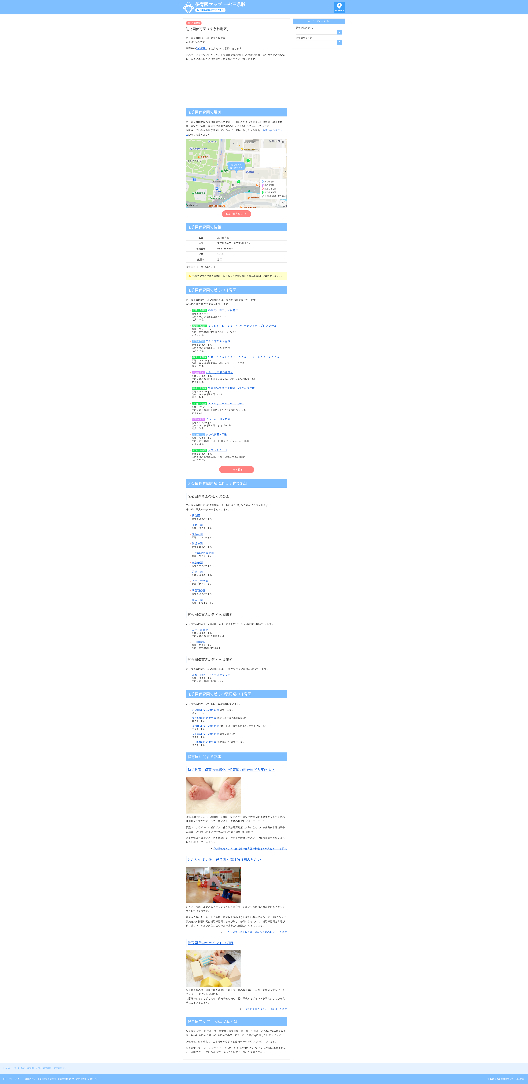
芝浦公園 (197, 571)
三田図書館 (199, 642)
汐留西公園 (199, 590)
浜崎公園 (197, 525)
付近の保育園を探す (236, 213)
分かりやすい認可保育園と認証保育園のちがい (224, 859)
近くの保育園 (339, 11)
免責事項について (66, 1079)
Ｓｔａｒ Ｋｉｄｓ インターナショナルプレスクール (242, 325)
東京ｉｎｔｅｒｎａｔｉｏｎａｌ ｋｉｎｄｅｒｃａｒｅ (244, 356)
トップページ (9, 1068)
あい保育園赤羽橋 (217, 434)
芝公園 (196, 515)
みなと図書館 (200, 629)
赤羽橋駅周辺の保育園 (205, 734)
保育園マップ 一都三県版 (220, 4)
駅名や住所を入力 (305, 27)
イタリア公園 (200, 581)
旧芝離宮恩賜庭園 (203, 553)
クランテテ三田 (217, 450)
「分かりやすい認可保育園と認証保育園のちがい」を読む (255, 932)
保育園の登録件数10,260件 (210, 10)
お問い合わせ (94, 1079)
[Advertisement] (236, 83)
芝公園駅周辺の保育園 (205, 709)
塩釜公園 (197, 600)
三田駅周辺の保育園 (204, 741)
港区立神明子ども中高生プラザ (211, 675)
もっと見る (236, 469)
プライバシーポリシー (13, 1079)
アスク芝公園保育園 (218, 341)
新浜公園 (197, 543)
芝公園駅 (201, 48)
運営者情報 (81, 1079)
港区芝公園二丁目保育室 (223, 310)
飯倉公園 (197, 534)
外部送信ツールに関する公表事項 (40, 1079)
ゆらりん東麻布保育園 (219, 372)
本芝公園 (197, 562)
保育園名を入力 (304, 38)
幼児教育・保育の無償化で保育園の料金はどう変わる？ (231, 770)
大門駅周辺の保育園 (204, 718)
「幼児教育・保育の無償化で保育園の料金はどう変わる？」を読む (250, 848)
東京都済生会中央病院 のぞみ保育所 (231, 388)
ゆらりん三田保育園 (218, 419)
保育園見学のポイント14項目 (210, 943)
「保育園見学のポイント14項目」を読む (264, 1009)
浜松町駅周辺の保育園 (205, 726)
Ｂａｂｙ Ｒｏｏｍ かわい (226, 403)
